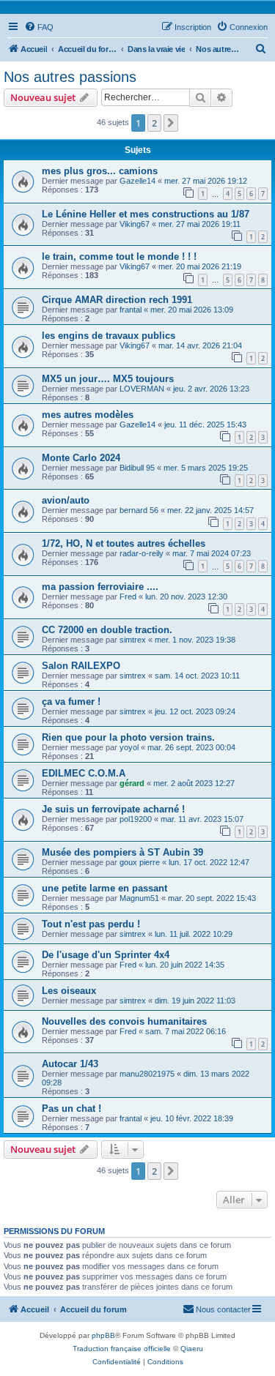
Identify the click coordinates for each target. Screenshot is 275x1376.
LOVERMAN (142, 388)
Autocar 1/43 (70, 1063)
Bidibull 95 (137, 467)
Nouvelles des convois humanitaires (124, 1021)
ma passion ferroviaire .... (100, 586)
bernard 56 (139, 510)
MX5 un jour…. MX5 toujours (108, 378)
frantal (131, 309)
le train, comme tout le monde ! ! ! (119, 256)
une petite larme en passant (104, 888)
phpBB (103, 1335)
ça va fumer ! (71, 701)
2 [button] (154, 123)
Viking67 (135, 224)
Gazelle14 (137, 180)
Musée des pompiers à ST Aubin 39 (122, 852)
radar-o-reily (142, 553)
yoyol (129, 747)
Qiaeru (191, 1349)
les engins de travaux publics (108, 335)
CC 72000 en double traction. (107, 629)
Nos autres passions (70, 77)
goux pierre (140, 862)
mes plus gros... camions (100, 170)
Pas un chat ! (71, 1108)
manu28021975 (147, 1073)
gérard (132, 783)
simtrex (133, 639)
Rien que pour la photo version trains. (128, 737)
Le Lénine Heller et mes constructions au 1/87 (145, 214)
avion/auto (65, 500)
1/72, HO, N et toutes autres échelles (123, 543)
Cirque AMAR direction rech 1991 (117, 299)
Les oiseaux (69, 990)
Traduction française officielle (122, 1349)
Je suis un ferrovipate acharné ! (113, 809)
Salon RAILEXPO (81, 665)
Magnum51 (139, 898)
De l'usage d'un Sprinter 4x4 (105, 954)
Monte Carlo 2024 (81, 457)
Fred (128, 596)
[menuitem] (39, 27)
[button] (171, 123)
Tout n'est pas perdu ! (91, 924)
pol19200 (136, 819)
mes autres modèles (87, 414)
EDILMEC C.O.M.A (83, 773)
